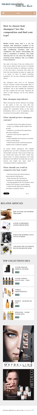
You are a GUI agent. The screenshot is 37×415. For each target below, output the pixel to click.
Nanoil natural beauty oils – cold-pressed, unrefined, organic (23, 279)
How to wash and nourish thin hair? (23, 212)
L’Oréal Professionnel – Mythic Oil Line (21, 291)
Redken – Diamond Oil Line (23, 302)
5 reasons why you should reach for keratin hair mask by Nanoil (23, 247)
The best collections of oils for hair (13, 410)
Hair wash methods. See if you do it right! (23, 235)
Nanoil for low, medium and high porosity (21, 268)
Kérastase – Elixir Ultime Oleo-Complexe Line (22, 313)
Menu (18, 13)
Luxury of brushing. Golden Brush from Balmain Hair (21, 224)
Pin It (27, 194)
